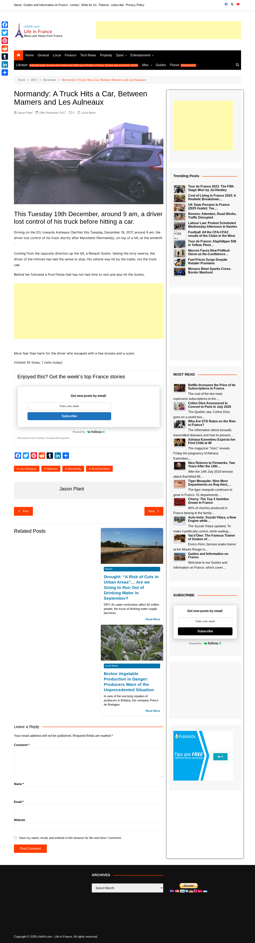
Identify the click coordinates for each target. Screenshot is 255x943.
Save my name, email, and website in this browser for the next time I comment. (70, 838)
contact (74, 5)
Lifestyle (76, 65)
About (18, 5)
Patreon (104, 5)
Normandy (74, 468)
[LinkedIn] (5, 64)
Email (19, 801)
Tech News (88, 55)
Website (19, 820)
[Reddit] (5, 49)
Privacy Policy (135, 5)
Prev (26, 511)
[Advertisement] (168, 30)
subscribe (117, 5)
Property (106, 55)
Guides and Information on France (46, 5)
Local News (88, 112)
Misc (145, 65)
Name (19, 784)
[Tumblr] (5, 57)
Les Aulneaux (28, 468)
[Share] (5, 72)
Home (29, 55)
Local (57, 55)
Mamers (52, 468)
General (43, 55)
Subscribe (69, 416)
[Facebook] (5, 25)
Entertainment (140, 55)
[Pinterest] (5, 41)
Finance (70, 55)
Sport (120, 55)
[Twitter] (5, 33)
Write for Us (89, 5)
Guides (161, 65)
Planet (182, 65)
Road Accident (101, 468)
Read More (153, 619)
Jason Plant (25, 112)
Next (151, 511)
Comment (21, 745)
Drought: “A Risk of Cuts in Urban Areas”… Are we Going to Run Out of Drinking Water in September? (131, 587)
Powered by (79, 431)
